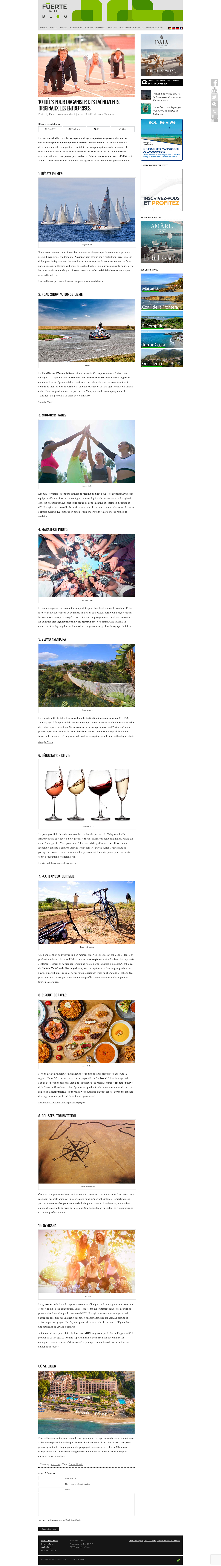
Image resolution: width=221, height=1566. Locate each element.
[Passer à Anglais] (173, 28)
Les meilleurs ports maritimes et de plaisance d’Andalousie (70, 281)
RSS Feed (72, 1559)
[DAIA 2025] (162, 55)
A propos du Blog (154, 28)
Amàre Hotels (46, 1547)
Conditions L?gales (73, 1520)
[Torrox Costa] (162, 347)
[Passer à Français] (181, 28)
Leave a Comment (104, 114)
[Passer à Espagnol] (169, 28)
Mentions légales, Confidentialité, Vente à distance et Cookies (154, 1540)
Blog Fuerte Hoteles (110, 10)
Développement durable (131, 28)
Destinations (76, 28)
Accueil (43, 28)
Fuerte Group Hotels (49, 1540)
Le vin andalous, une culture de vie (57, 863)
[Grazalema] (162, 366)
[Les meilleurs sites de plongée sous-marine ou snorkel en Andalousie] (146, 114)
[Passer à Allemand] (177, 28)
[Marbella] (162, 290)
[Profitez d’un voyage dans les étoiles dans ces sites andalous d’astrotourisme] (146, 100)
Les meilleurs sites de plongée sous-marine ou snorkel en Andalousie (167, 110)
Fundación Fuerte (48, 1550)
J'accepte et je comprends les (61, 1520)
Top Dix (63, 28)
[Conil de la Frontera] (162, 309)
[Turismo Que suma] (162, 140)
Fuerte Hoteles (57, 114)
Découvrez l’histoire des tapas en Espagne (61, 1102)
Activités (112, 28)
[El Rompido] (162, 328)
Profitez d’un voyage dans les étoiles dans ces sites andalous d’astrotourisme (167, 97)
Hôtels (53, 28)
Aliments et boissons (95, 28)
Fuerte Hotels (76, 1464)
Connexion (80, 1559)
